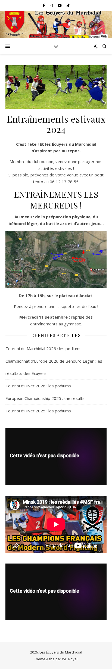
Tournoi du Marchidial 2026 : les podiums (43, 348)
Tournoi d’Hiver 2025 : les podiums (38, 410)
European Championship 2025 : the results (45, 398)
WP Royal (69, 658)
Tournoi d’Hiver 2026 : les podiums (38, 385)
